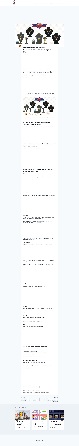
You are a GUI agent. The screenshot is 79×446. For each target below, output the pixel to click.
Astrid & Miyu (26, 242)
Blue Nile (25, 215)
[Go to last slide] (17, 420)
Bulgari (25, 315)
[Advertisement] (39, 16)
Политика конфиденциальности (49, 3)
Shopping (24, 45)
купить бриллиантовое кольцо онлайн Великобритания (32, 388)
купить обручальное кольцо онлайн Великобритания (31, 390)
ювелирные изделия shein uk (43, 392)
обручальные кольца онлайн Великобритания (30, 392)
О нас (41, 3)
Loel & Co (25, 306)
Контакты (37, 3)
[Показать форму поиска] (67, 3)
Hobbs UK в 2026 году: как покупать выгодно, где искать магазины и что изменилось (51, 399)
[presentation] (22, 415)
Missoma (25, 173)
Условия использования (60, 3)
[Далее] (62, 420)
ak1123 (25, 54)
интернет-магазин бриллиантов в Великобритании (31, 386)
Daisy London (26, 283)
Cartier (25, 324)
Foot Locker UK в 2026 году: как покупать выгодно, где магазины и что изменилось (29, 399)
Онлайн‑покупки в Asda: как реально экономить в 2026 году (39, 423)
